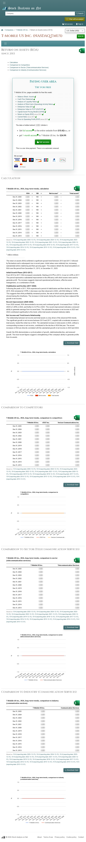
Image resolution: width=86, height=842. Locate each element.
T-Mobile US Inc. (22, 30)
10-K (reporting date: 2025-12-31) (24, 240)
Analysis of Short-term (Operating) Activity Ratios (35, 104)
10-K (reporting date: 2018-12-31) (44, 245)
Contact (81, 837)
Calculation (14, 62)
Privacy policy (60, 837)
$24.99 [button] (80, 36)
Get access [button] (44, 142)
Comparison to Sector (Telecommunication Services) (29, 67)
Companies (9, 30)
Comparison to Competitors (20, 65)
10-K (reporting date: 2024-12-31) (47, 240)
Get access (68, 24)
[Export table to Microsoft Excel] (77, 188)
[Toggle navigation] (4, 3)
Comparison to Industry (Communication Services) (28, 70)
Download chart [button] (72, 343)
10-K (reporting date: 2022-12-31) (23, 242)
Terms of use (48, 837)
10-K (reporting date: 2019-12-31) (20, 245)
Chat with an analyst (74, 19)
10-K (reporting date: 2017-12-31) (67, 245)
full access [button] (27, 130)
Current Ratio (26, 117)
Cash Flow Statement (26, 99)
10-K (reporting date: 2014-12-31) (64, 247)
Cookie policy (71, 837)
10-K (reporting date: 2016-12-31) (17, 247)
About (39, 837)
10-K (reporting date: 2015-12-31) (41, 247)
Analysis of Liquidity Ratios (27, 102)
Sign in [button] (80, 24)
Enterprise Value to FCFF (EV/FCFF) (31, 109)
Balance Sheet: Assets (26, 97)
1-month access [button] (30, 135)
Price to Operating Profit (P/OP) (33, 119)
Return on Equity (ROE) (30, 114)
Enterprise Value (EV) (25, 107)
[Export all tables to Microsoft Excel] (82, 50)
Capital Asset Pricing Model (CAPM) (31, 112)
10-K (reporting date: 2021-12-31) (46, 242)
